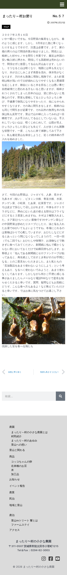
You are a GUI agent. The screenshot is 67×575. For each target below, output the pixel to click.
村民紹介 (16, 436)
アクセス (14, 529)
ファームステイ (20, 524)
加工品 (15, 474)
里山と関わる (17, 449)
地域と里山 (15, 505)
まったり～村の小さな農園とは (29, 432)
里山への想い (19, 444)
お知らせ (14, 479)
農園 (12, 426)
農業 (12, 492)
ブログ (6, 27)
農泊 (12, 515)
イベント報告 (17, 485)
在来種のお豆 (19, 465)
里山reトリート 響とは (24, 520)
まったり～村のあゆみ (24, 440)
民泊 (12, 498)
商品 (12, 456)
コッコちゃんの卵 (21, 461)
